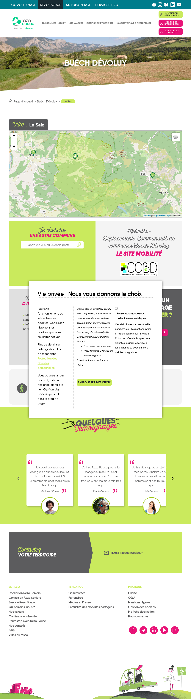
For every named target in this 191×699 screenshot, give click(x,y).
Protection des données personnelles (47, 363)
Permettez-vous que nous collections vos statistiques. (131, 316)
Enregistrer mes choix (94, 382)
